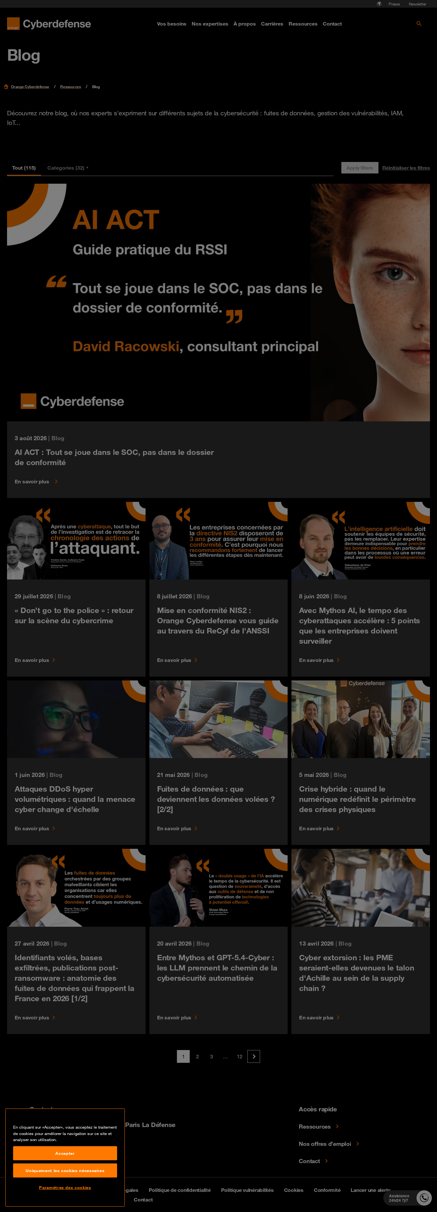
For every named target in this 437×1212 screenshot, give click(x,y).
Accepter (65, 1153)
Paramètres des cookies (65, 1187)
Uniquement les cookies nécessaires (65, 1170)
